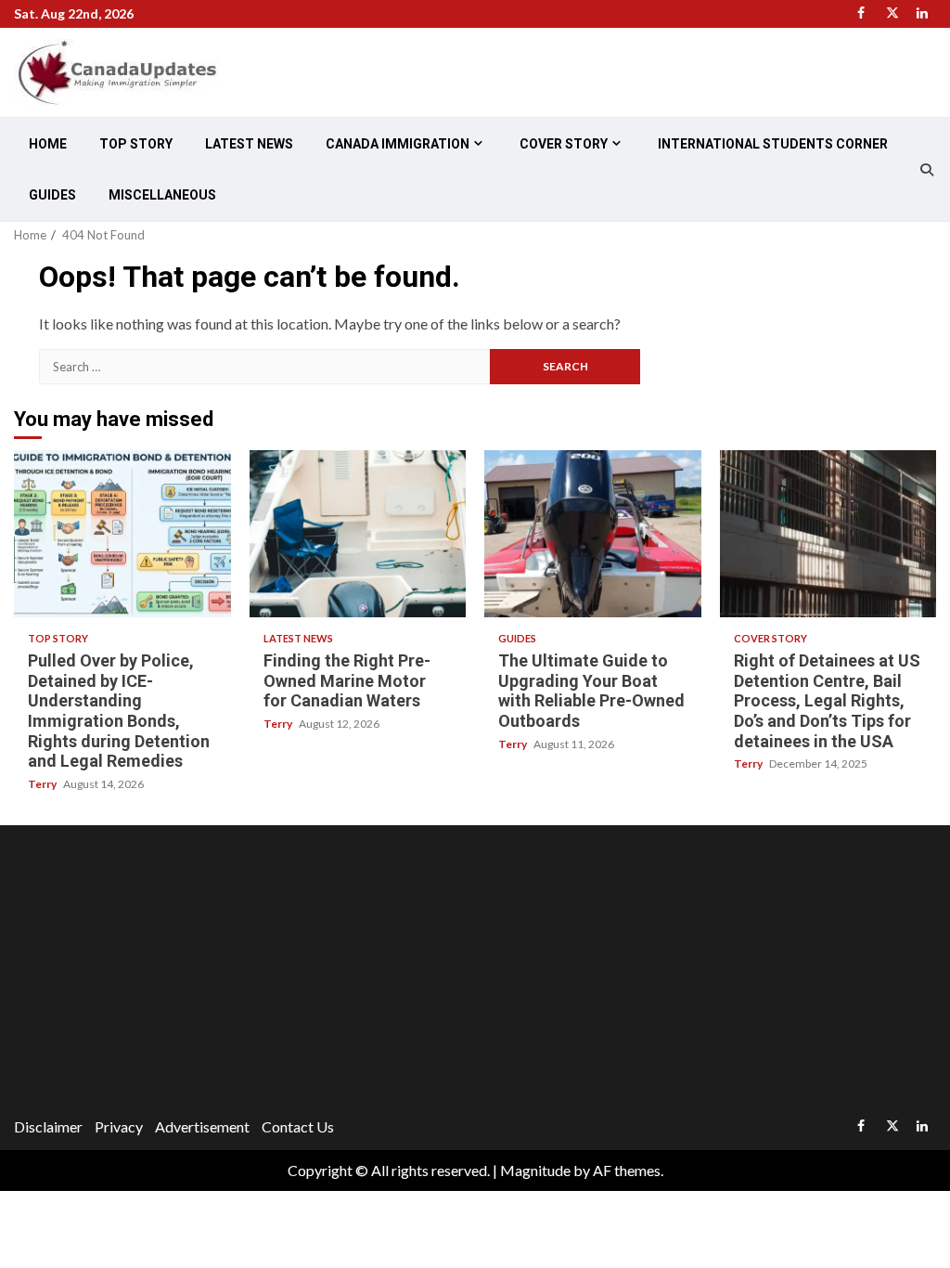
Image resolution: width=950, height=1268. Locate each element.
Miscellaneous (162, 195)
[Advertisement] (475, 974)
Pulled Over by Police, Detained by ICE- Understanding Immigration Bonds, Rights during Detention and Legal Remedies (122, 533)
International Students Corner (773, 143)
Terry (43, 784)
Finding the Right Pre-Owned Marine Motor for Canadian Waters (358, 533)
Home (48, 143)
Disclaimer (48, 1126)
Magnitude (535, 1170)
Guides (52, 195)
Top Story (136, 143)
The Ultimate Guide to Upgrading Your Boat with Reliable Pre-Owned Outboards (592, 533)
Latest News (249, 143)
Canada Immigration (397, 143)
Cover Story (564, 143)
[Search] (927, 170)
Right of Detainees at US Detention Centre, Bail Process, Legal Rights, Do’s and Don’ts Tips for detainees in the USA (828, 533)
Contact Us (298, 1126)
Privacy (119, 1126)
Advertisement (202, 1126)
